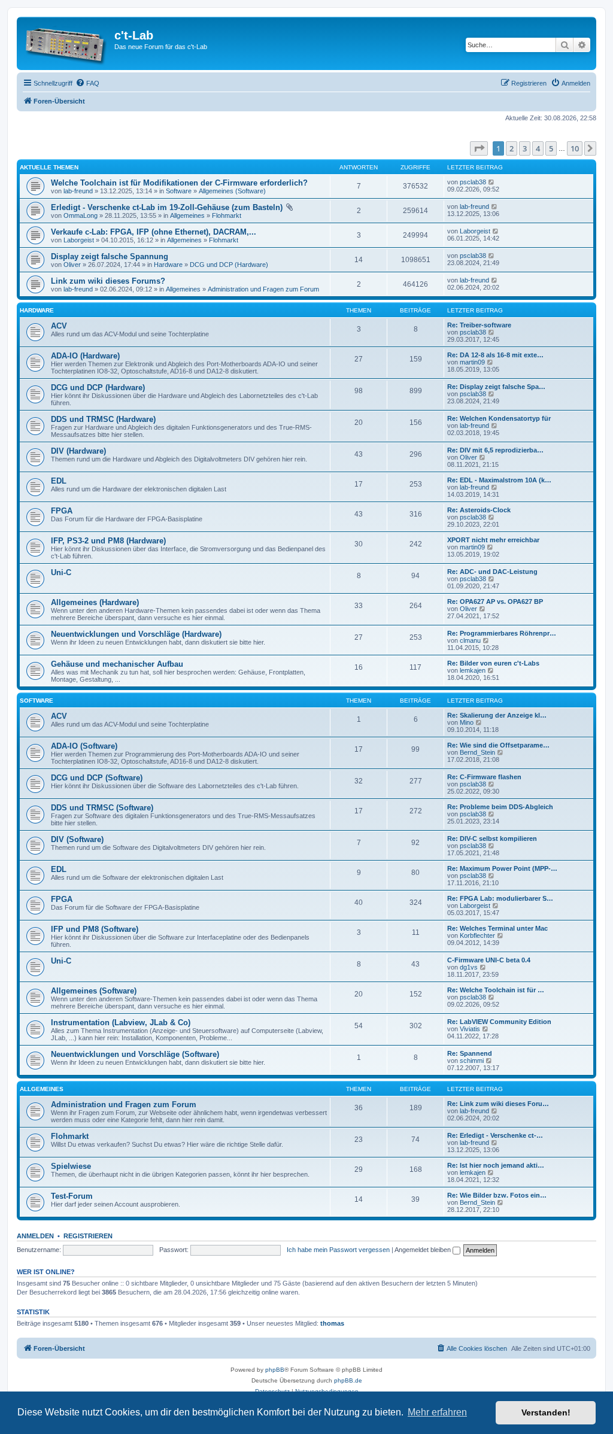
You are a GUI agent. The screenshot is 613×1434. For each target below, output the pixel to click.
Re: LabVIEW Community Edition (499, 1021)
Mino (467, 722)
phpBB (274, 1369)
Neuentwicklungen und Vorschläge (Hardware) (136, 634)
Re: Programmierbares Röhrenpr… (501, 633)
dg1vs (469, 967)
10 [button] (574, 148)
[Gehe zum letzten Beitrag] (492, 182)
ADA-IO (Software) (84, 746)
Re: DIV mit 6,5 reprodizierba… (495, 450)
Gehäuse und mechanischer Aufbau (117, 664)
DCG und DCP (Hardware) (229, 264)
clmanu (470, 640)
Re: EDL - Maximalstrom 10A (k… (499, 480)
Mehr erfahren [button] (437, 1412)
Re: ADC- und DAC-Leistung (492, 571)
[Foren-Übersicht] (67, 43)
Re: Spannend (469, 1053)
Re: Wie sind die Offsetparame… (498, 745)
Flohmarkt (226, 215)
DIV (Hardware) (78, 450)
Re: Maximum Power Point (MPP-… (502, 868)
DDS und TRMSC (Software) (102, 807)
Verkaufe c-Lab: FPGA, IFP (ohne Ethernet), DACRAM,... (153, 231)
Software (179, 191)
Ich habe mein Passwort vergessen (338, 1249)
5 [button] (551, 148)
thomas (332, 1323)
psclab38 (473, 182)
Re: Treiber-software (479, 325)
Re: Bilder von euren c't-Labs (493, 663)
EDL (58, 480)
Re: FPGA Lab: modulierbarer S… (500, 898)
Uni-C (61, 572)
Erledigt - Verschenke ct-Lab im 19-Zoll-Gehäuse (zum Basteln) (167, 207)
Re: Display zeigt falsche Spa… (496, 386)
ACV (59, 325)
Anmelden (35, 1235)
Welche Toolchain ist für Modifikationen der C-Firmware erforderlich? (179, 182)
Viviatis (470, 1028)
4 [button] (538, 148)
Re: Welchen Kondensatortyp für (499, 418)
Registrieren (88, 1235)
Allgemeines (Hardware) (95, 602)
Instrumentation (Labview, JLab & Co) (120, 1022)
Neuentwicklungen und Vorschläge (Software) (135, 1054)
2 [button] (511, 148)
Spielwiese (71, 1166)
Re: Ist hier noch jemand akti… (495, 1165)
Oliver (72, 264)
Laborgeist (78, 240)
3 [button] (525, 148)
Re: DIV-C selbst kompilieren (492, 838)
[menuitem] (87, 83)
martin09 (472, 362)
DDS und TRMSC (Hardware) (103, 419)
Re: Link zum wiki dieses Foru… (498, 1103)
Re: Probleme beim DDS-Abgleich (500, 806)
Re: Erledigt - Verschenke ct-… (495, 1135)
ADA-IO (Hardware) (85, 355)
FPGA (61, 510)
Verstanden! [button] (545, 1412)
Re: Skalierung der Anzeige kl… (497, 715)
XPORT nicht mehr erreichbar (493, 539)
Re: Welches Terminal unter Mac (497, 928)
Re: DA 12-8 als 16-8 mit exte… (495, 355)
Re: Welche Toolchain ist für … (495, 990)
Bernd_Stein (477, 752)
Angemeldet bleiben (423, 1249)
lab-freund (78, 191)
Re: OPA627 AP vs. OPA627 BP (495, 601)
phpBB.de (348, 1380)
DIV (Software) (77, 839)
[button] (479, 148)
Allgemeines (187, 215)
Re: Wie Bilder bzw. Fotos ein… (497, 1195)
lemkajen (472, 670)
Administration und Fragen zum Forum (263, 289)
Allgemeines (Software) (232, 191)
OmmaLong (80, 215)
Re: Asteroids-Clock (479, 510)
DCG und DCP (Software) (96, 777)
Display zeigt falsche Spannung (109, 256)
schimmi (472, 1060)
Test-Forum (72, 1196)
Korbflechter (477, 935)
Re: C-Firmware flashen (484, 776)
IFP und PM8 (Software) (94, 929)
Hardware (168, 264)
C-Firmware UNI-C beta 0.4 (488, 960)
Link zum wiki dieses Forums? (108, 281)
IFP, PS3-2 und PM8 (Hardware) (108, 540)
